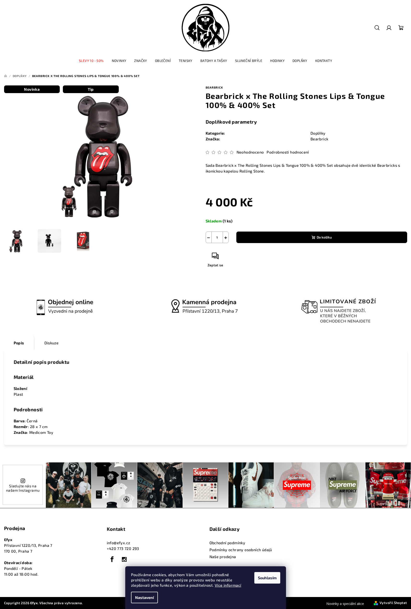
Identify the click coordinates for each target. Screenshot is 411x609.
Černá (32, 420)
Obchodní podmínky (227, 542)
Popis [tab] (19, 342)
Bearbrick (214, 87)
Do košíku (324, 237)
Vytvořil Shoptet (393, 603)
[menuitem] (91, 60)
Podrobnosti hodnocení (288, 152)
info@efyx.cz (118, 542)
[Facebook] (112, 559)
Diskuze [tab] (51, 342)
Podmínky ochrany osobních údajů (240, 549)
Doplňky (318, 133)
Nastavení (144, 597)
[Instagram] (124, 559)
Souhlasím (267, 577)
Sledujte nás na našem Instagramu (23, 488)
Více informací (228, 585)
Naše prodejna (222, 556)
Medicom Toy (41, 432)
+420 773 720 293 (123, 548)
